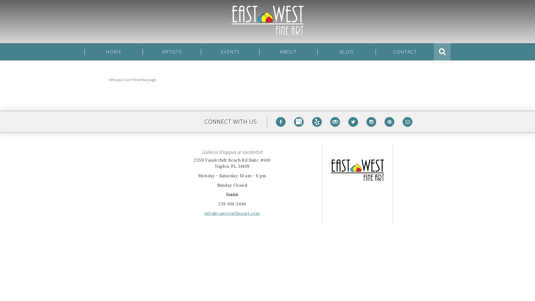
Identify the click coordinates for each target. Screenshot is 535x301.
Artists (172, 52)
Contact (405, 52)
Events (230, 52)
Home (113, 52)
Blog (347, 52)
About (288, 52)
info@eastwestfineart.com (232, 213)
